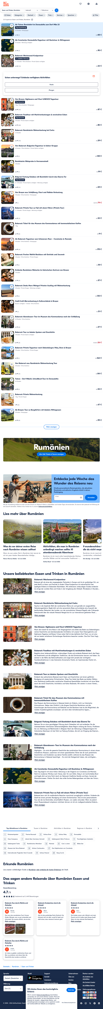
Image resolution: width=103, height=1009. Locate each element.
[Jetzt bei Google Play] (35, 978)
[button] (51, 30)
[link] (51, 30)
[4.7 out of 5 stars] (9, 896)
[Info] (32, 19)
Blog (69, 983)
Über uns (71, 977)
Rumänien (32, 870)
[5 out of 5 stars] (18, 908)
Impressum (47, 980)
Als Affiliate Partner (89, 985)
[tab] (17, 828)
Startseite (6, 967)
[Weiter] (99, 541)
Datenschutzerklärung (51, 983)
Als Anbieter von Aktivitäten (88, 978)
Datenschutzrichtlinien (45, 506)
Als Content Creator (89, 982)
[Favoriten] (80, 4)
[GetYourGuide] (6, 4)
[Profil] (96, 4)
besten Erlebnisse (55, 870)
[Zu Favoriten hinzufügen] (11, 25)
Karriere (70, 980)
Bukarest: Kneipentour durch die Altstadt (49, 904)
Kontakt (46, 977)
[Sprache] (88, 3)
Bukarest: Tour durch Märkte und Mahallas (16, 904)
